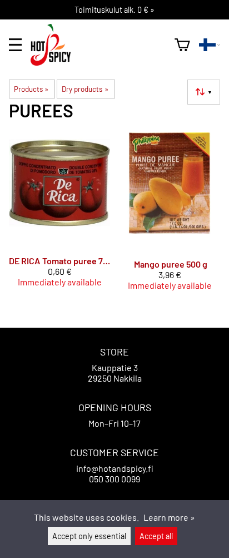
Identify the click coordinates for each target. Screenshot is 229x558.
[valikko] (15, 44)
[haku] (161, 44)
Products (31, 89)
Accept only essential (89, 536)
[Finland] (209, 45)
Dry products (85, 89)
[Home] (55, 62)
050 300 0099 (114, 478)
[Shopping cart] (182, 45)
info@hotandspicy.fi (114, 468)
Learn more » (169, 517)
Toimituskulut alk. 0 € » (114, 9)
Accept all (156, 536)
